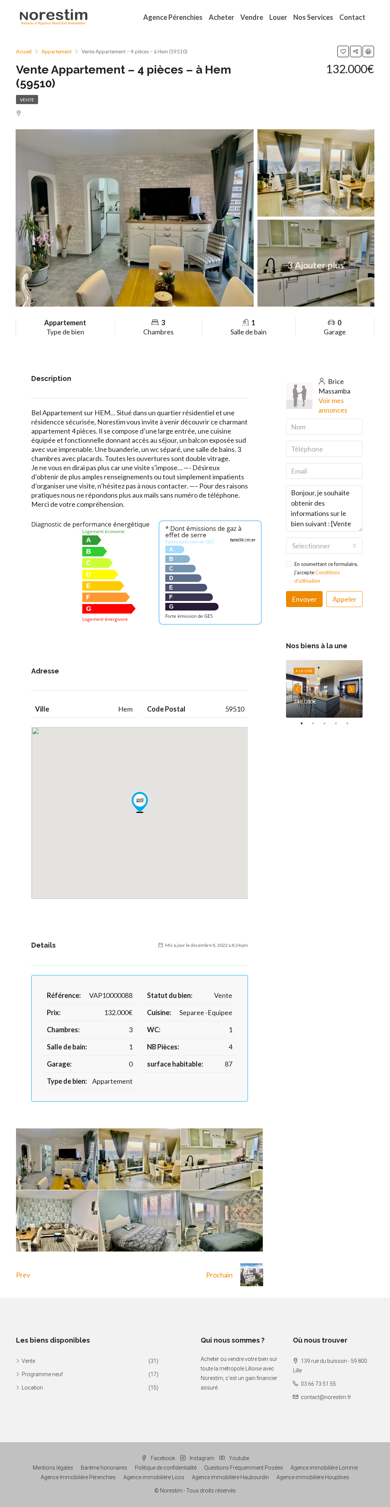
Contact (352, 17)
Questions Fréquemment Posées (243, 1468)
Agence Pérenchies (173, 17)
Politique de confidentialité (166, 1468)
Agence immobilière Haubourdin (230, 1477)
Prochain (219, 1275)
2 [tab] (317, 723)
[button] (139, 802)
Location (32, 1388)
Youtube (238, 1458)
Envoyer (304, 599)
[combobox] (324, 546)
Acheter (221, 17)
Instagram (202, 1458)
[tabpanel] (324, 689)
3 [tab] (328, 723)
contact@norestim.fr (326, 1397)
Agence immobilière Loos (153, 1477)
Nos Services (313, 17)
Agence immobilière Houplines (313, 1477)
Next (351, 689)
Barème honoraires (104, 1468)
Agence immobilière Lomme (324, 1468)
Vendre (251, 17)
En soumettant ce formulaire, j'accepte (326, 572)
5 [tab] (351, 723)
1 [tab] (305, 723)
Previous (297, 689)
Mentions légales (53, 1468)
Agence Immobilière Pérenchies (78, 1477)
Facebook (163, 1458)
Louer (278, 17)
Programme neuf (42, 1374)
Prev (23, 1275)
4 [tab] (340, 723)
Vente (27, 100)
